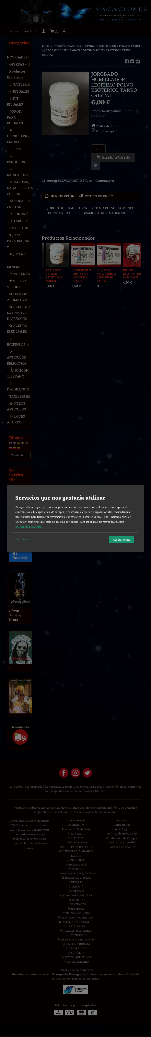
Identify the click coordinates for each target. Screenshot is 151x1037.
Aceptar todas (121, 539)
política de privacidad (28, 526)
